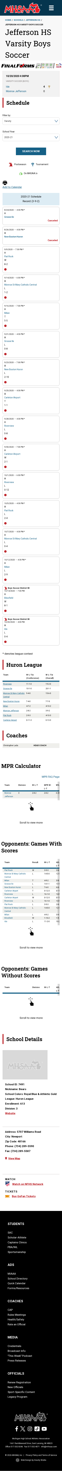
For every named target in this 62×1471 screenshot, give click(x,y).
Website (10, 1113)
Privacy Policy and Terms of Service (41, 1455)
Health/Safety (16, 1319)
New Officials (15, 1387)
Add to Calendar (12, 187)
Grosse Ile (9, 217)
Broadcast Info (17, 1350)
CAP (10, 1309)
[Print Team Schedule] (5, 183)
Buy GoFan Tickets (24, 1196)
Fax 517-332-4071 (32, 1447)
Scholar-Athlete (17, 1237)
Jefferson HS (33, 20)
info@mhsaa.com (49, 1447)
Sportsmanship (17, 1252)
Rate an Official (16, 1324)
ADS (11, 1265)
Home (8, 20)
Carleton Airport (12, 397)
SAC (10, 1232)
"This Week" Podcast (20, 1355)
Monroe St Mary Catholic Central (20, 284)
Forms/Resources (18, 1288)
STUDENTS (16, 1224)
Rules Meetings (17, 1314)
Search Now (31, 151)
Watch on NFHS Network (27, 1184)
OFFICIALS (16, 1373)
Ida (5, 629)
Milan (7, 313)
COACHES (15, 1301)
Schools (18, 20)
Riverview (9, 426)
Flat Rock (8, 256)
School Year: (9, 131)
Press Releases (17, 1360)
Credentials (14, 1346)
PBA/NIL (13, 1247)
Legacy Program (17, 1396)
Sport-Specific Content (21, 1392)
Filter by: (7, 115)
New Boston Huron (13, 236)
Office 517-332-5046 (14, 1447)
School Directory (18, 1278)
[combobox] (4, 121)
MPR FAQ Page (50, 776)
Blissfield (8, 598)
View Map (14, 1158)
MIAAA (12, 1273)
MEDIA (13, 1337)
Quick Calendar (17, 1283)
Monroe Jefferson (11, 711)
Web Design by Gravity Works (33, 1460)
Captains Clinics (17, 1242)
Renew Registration (19, 1382)
